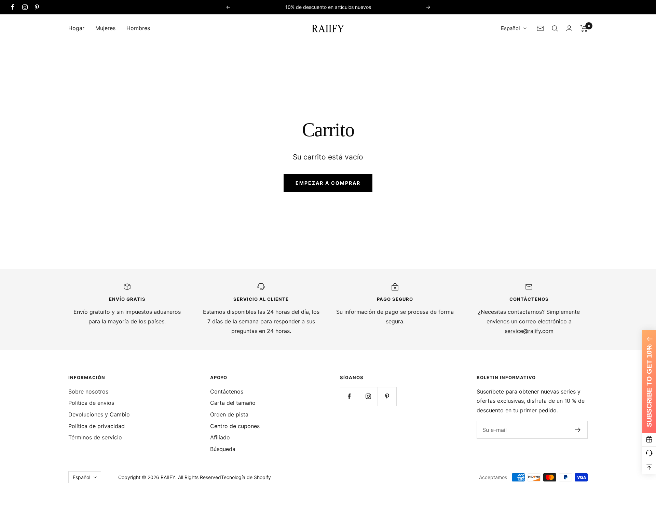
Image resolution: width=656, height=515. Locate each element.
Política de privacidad (96, 426)
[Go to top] (649, 467)
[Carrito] (584, 28)
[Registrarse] (578, 429)
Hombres (138, 28)
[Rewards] (649, 440)
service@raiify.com (529, 330)
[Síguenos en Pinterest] (36, 7)
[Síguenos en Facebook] (13, 7)
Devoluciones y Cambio (99, 414)
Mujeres (105, 28)
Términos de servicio (95, 437)
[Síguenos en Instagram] (24, 7)
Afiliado (220, 437)
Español (510, 28)
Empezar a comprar (328, 183)
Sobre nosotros (88, 391)
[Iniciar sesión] (569, 28)
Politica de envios (91, 402)
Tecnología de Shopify (246, 477)
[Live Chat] (649, 453)
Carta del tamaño (233, 402)
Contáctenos (226, 391)
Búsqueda (222, 449)
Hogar (76, 28)
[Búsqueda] (555, 28)
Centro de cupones (235, 426)
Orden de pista (229, 414)
